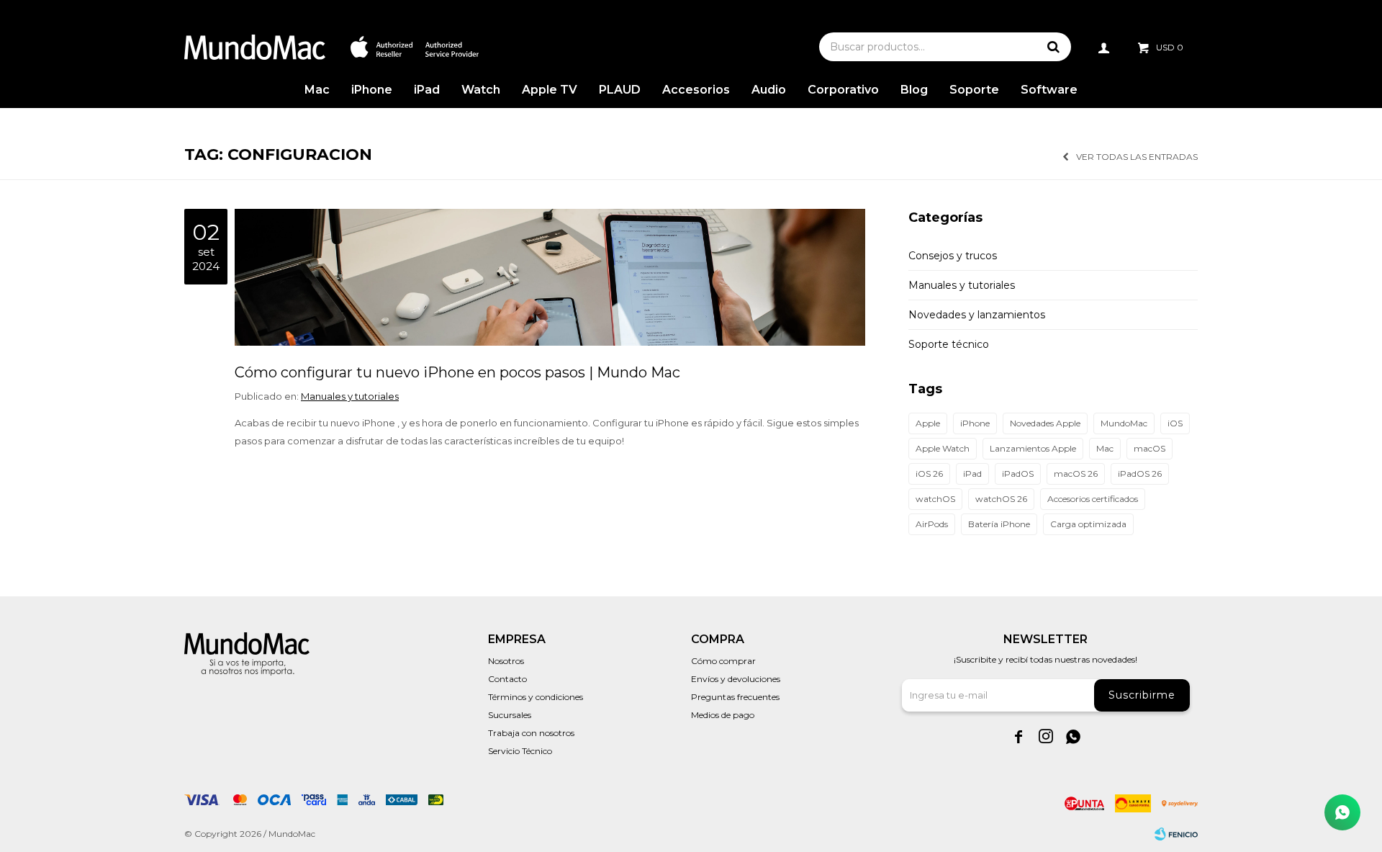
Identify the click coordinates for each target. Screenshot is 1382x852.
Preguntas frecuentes (735, 696)
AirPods (932, 524)
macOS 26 (1076, 473)
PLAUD (620, 90)
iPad (427, 90)
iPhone (371, 90)
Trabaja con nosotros (531, 732)
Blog (914, 90)
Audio (768, 90)
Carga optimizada (1088, 524)
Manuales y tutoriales (350, 396)
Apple (928, 423)
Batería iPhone (999, 524)
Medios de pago (722, 714)
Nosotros (506, 660)
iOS (1175, 423)
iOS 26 (929, 473)
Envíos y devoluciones (735, 678)
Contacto (507, 678)
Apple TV (549, 90)
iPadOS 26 (1140, 473)
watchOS (935, 498)
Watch (480, 90)
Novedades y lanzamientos (976, 314)
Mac (317, 90)
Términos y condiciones (535, 696)
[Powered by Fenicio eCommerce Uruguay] (1176, 834)
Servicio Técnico (520, 750)
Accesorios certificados (1092, 498)
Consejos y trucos (952, 255)
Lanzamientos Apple (1033, 448)
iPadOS (1018, 473)
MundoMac (1124, 423)
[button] (1053, 46)
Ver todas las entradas (1137, 156)
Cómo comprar (723, 660)
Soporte (974, 90)
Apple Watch (943, 448)
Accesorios (696, 90)
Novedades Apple (1045, 423)
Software (1049, 90)
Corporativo (843, 90)
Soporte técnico (948, 344)
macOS (1149, 448)
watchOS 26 (1001, 498)
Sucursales (509, 714)
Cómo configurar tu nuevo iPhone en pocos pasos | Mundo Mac (457, 372)
